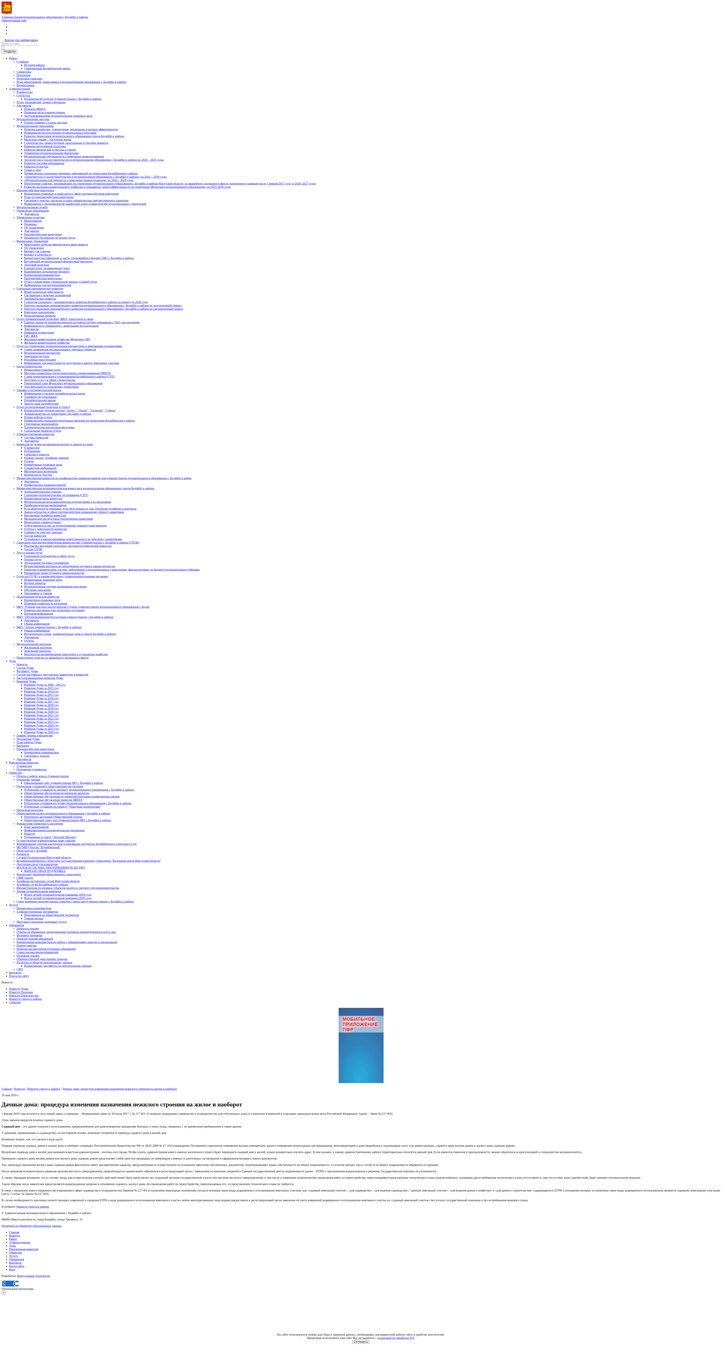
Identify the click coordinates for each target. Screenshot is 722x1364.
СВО (20, 969)
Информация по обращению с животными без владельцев (61, 325)
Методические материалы (40, 471)
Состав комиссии (35, 535)
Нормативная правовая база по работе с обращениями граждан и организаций (67, 942)
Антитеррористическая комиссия (38, 596)
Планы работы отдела (38, 417)
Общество (15, 772)
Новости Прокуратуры (23, 995)
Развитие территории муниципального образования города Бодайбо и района (74, 136)
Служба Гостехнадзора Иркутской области (44, 857)
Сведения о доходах (37, 755)
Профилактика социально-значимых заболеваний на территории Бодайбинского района (80, 173)
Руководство (25, 92)
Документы (24, 105)
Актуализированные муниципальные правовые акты (58, 115)
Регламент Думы (27, 671)
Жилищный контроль (38, 647)
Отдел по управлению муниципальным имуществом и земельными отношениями (69, 346)
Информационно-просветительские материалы (54, 830)
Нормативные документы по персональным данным (58, 965)
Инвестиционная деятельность (44, 291)
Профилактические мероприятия (45, 505)
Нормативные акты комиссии (43, 498)
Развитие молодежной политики (45, 146)
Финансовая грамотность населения (40, 823)
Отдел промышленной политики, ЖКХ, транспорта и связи (55, 319)
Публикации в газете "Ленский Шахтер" (50, 837)
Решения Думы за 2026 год (41, 732)
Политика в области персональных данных (44, 962)
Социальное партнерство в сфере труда (49, 556)
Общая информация (37, 623)
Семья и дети (32, 170)
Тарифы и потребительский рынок (39, 390)
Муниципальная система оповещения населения (55, 586)
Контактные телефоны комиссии (45, 515)
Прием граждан (27, 945)
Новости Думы (18, 988)
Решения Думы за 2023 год (41, 722)
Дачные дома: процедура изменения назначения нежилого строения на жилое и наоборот (119, 1088)
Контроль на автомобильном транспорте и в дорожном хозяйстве (66, 654)
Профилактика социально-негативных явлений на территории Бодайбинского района (79, 420)
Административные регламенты (37, 911)
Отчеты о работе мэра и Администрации (43, 776)
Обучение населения (37, 590)
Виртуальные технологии (33, 1275)
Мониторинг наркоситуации (42, 522)
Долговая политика (36, 264)
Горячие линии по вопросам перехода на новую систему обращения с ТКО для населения (81, 322)
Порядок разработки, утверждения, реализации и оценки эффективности (71, 129)
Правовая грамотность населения (45, 603)
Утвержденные (33, 918)
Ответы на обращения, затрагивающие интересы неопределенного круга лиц (66, 932)
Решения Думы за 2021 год (41, 715)
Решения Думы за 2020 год (41, 711)
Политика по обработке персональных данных (32, 1225)
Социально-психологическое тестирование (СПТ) (56, 495)
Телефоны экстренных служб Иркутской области (48, 881)
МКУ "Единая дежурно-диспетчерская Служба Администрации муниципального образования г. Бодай (83, 606)
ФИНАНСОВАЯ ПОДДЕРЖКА (45, 871)
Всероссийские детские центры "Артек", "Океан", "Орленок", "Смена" (70, 410)
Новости (22, 664)
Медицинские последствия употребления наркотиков (58, 518)
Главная (7, 1088)
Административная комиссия (35, 434)
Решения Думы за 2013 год (41, 688)
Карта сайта (16, 1266)
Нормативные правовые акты (43, 464)
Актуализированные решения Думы (40, 678)
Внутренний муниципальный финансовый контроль (58, 261)
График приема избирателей (35, 735)
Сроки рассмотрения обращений (37, 952)
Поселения (23, 75)
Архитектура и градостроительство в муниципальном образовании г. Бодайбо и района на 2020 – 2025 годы (94, 159)
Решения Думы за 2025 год (41, 728)
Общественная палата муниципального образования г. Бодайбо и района (63, 813)
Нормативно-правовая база (41, 752)
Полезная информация (38, 613)
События (14, 1002)
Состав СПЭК (33, 549)
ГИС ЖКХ (31, 336)
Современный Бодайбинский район (47, 68)
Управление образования (33, 210)
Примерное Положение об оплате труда (49, 237)
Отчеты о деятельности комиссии (45, 529)
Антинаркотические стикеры (42, 491)
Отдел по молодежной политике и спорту (43, 407)
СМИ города (25, 877)
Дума (12, 661)
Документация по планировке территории (51, 386)
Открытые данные (28, 779)
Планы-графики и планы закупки (45, 122)
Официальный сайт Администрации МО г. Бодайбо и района (63, 783)
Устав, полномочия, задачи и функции (41, 102)
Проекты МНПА (35, 109)
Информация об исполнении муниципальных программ (60, 132)
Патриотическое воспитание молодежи (49, 427)
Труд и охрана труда (29, 552)
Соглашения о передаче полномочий (47, 295)
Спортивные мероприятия (41, 424)
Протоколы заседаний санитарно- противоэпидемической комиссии (68, 545)
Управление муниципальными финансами (51, 153)
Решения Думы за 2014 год (41, 691)
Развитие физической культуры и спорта (50, 149)
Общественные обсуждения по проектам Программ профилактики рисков (72, 796)
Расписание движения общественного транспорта (49, 874)
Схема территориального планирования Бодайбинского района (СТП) (69, 376)
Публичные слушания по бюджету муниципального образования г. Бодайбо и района (79, 789)
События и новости (36, 454)
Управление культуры (31, 217)
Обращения (16, 925)
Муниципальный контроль (34, 644)
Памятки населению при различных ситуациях (54, 610)
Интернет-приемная (29, 935)
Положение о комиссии (32, 769)
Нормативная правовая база (42, 275)
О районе (23, 61)
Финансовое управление (32, 241)
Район (13, 58)
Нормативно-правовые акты (42, 369)
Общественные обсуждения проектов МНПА (53, 799)
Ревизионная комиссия (23, 762)
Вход (12, 1269)
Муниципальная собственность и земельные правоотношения (64, 156)
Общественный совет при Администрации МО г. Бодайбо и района (67, 820)
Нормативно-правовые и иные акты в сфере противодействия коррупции (71, 193)
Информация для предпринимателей (47, 285)
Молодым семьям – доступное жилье (47, 139)
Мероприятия (33, 220)
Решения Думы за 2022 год (41, 718)
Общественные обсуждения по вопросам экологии (56, 793)
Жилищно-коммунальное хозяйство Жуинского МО (57, 339)
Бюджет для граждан (37, 251)
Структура (23, 95)
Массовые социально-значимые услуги (42, 921)
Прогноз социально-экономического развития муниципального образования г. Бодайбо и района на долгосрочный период (103, 305)
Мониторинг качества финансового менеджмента (56, 244)
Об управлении (34, 227)
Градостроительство (29, 366)
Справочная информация (40, 468)
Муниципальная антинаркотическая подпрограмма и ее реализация (67, 501)
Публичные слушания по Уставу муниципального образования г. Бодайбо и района (77, 803)
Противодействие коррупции (35, 190)
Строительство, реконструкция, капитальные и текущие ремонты (66, 142)
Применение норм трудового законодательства (54, 573)
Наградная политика (30, 810)
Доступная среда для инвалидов (37, 864)
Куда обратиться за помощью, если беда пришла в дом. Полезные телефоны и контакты (80, 508)
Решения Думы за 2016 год (41, 698)
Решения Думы (26, 681)
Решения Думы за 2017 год (41, 701)
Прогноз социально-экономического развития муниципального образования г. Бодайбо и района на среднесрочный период (103, 308)
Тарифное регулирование (40, 396)
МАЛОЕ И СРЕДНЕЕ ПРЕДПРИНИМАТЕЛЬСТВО (51, 867)
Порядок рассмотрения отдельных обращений (46, 948)
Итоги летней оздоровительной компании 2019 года (57, 898)
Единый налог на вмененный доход (47, 268)
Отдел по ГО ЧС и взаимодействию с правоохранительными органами (62, 576)
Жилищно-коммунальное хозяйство (47, 342)
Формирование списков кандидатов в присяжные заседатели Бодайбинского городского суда (77, 843)
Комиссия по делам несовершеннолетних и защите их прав (55, 444)
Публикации (32, 451)
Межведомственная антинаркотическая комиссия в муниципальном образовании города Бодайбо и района (85, 488)
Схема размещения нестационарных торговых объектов (60, 349)
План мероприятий (36, 827)
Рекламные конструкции (40, 359)
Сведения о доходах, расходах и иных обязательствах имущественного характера (76, 200)
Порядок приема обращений (35, 938)
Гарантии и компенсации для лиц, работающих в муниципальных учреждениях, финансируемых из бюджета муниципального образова (112, 569)
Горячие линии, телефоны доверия (46, 457)
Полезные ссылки (28, 955)
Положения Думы (28, 739)
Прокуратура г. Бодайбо (32, 850)
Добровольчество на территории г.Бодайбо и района (57, 413)
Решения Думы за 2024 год (41, 725)
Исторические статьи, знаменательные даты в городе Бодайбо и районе (70, 634)
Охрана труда (32, 559)
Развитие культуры (36, 166)
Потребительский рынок (40, 400)
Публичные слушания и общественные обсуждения (50, 786)
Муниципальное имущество (42, 352)
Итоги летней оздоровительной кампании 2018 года (57, 894)
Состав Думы (25, 667)
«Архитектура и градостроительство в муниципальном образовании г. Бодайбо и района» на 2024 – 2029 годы (95, 176)
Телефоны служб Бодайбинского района (42, 884)
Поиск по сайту (19, 976)
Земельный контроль (37, 650)
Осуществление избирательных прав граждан (46, 840)
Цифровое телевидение (39, 332)
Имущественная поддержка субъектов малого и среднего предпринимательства (68, 888)
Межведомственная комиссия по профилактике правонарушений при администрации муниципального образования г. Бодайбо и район (104, 478)
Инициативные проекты (40, 315)
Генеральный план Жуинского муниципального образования (63, 383)
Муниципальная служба (32, 207)
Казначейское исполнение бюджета (46, 271)
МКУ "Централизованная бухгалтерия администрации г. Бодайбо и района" (65, 617)
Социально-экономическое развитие (40, 288)
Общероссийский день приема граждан (42, 959)
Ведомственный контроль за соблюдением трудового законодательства (69, 566)
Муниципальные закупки (33, 119)
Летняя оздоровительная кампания (39, 891)
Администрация (19, 88)
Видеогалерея (25, 85)
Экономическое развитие (40, 298)
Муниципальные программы (35, 126)
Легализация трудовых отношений (46, 562)
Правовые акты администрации (44, 112)
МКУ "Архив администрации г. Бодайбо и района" (49, 627)
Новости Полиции (21, 992)
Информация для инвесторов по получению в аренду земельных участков (71, 363)
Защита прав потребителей (41, 403)
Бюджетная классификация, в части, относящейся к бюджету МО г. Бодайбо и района (79, 258)
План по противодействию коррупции (49, 197)
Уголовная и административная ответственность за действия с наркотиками (73, 539)
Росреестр (23, 854)
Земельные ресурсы (36, 356)
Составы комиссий (36, 437)
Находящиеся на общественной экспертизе (51, 915)
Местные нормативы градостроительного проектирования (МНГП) (67, 373)
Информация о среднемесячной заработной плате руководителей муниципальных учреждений (85, 203)
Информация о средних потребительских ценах (54, 393)
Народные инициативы (39, 312)
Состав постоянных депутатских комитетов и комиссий (52, 674)
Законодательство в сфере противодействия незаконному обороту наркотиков (74, 512)
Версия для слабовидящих (21, 40)
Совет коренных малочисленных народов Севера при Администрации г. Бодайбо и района (75, 901)
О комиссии (31, 447)
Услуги (13, 904)
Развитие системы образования (44, 163)
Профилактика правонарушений (45, 485)
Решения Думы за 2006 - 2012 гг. (45, 684)
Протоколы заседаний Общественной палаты (53, 816)
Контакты (23, 745)
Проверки (30, 224)
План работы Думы (29, 742)
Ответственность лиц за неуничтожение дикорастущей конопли (65, 525)
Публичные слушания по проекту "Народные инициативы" (62, 806)
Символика (24, 71)
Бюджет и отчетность (37, 254)
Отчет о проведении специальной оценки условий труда (60, 281)
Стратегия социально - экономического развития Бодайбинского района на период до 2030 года (86, 302)
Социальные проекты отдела (42, 430)
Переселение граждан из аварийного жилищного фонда (53, 657)
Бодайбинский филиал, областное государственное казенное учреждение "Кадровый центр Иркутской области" (89, 860)
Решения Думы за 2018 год (41, 705)
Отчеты (29, 461)
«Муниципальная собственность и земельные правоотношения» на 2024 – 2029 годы (78, 180)
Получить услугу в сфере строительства (49, 380)
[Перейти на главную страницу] (9, 26)
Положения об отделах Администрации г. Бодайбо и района (63, 98)
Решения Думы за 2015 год (41, 694)
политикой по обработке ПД (396, 1338)
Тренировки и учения (38, 593)
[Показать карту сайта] (9, 33)
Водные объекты (35, 583)
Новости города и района (25, 999)
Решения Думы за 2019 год (41, 708)
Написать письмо (28, 928)
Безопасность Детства (38, 474)
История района (34, 65)
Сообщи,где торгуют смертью (43, 532)
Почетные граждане (29, 78)
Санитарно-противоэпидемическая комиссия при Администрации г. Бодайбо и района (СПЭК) (78, 542)
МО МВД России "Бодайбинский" (39, 847)
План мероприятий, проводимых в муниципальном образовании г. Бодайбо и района (71, 82)
